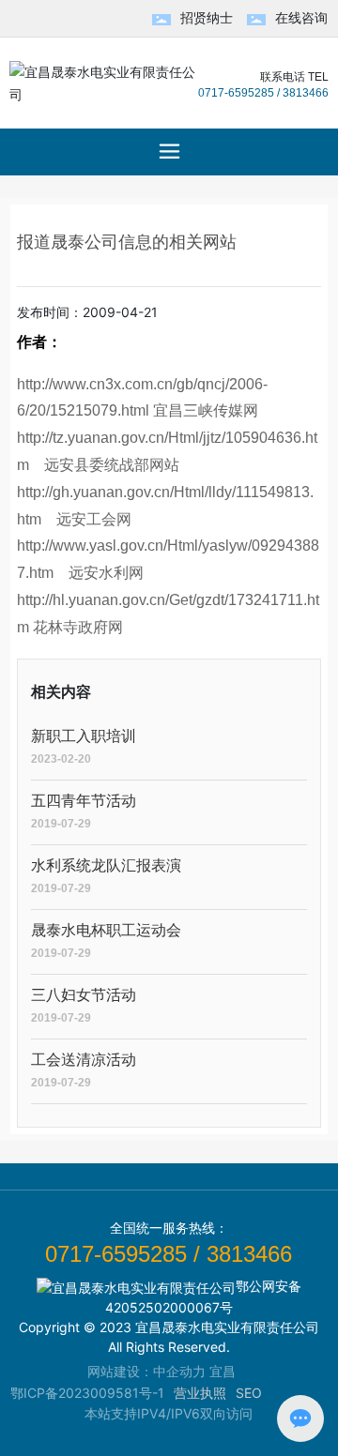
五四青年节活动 (83, 801)
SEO (249, 1393)
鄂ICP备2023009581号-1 (87, 1393)
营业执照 (200, 1393)
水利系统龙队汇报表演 (106, 865)
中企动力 (179, 1371)
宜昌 (222, 1371)
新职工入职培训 (83, 736)
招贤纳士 (206, 17)
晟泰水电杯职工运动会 (106, 930)
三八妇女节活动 (83, 995)
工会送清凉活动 (83, 1060)
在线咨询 (301, 17)
